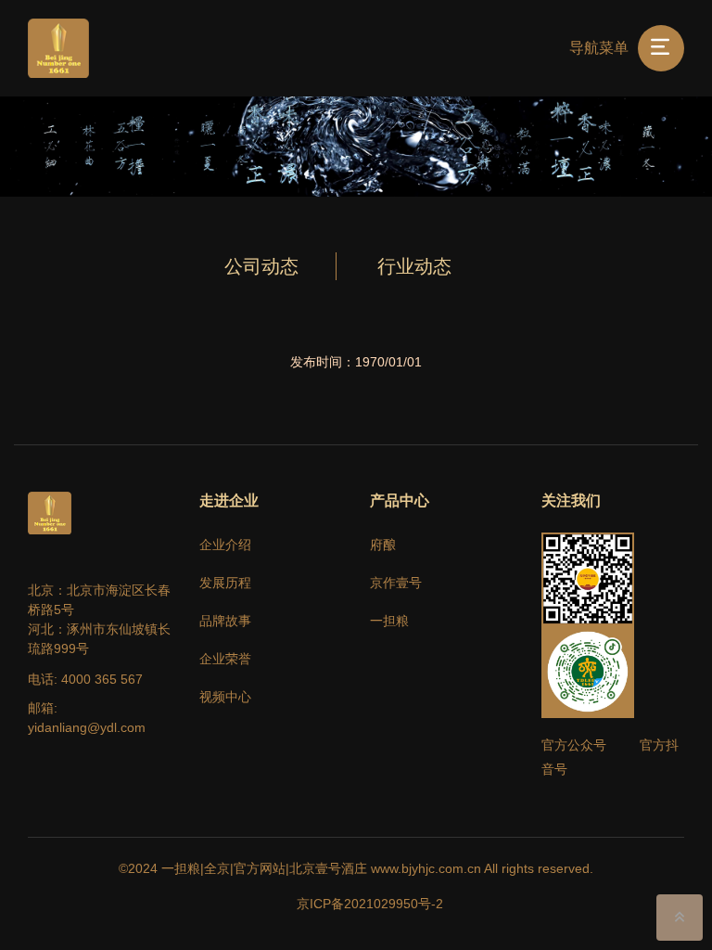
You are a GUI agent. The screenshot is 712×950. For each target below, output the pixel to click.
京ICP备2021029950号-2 (370, 903)
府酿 (383, 544)
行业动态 (414, 266)
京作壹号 (396, 582)
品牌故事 (225, 620)
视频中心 (225, 696)
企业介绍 (225, 544)
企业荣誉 (225, 658)
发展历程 (225, 582)
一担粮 (389, 620)
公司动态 (261, 266)
